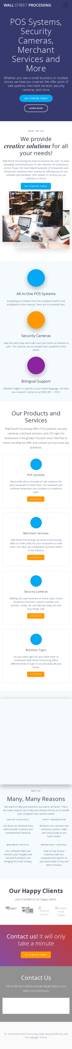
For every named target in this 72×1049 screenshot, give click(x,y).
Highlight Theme (38, 1037)
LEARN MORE (36, 108)
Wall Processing (27, 5)
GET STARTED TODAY (36, 98)
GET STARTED (35, 499)
